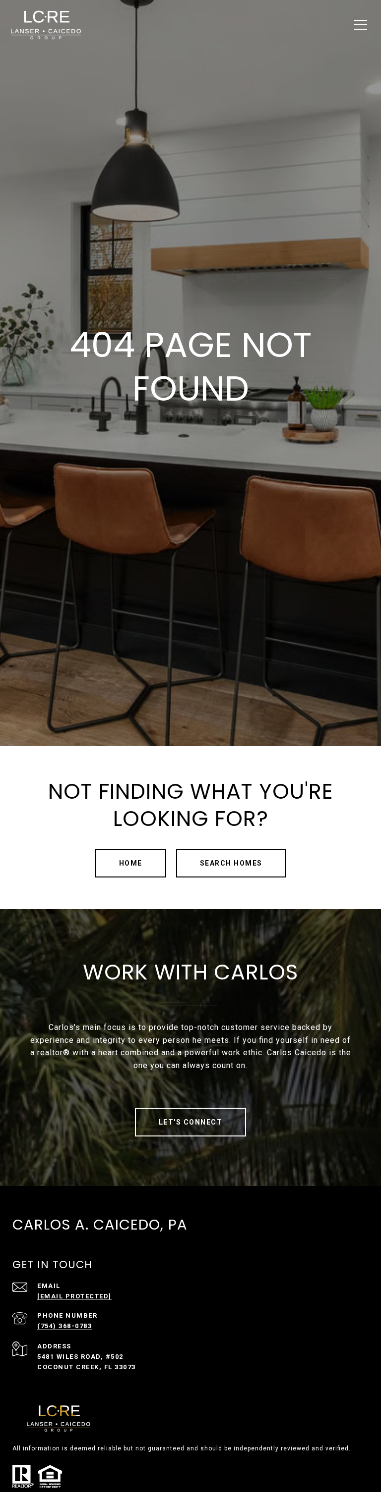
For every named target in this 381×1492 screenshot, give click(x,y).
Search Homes (231, 863)
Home (130, 863)
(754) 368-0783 (64, 1326)
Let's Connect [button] (191, 1122)
